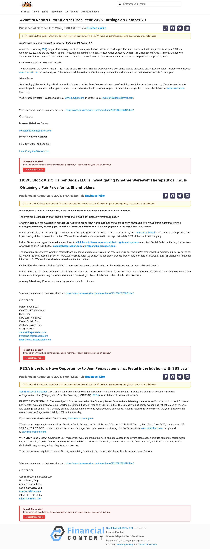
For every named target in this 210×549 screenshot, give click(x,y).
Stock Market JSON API (119, 528)
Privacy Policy (125, 544)
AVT (44, 49)
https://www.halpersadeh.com (35, 339)
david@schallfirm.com (34, 431)
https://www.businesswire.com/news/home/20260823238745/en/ (100, 463)
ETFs (45, 11)
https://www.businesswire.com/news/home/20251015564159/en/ (100, 110)
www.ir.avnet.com (28, 72)
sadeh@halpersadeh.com (32, 332)
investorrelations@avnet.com (117, 98)
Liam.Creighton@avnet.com (34, 151)
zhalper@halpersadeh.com (33, 336)
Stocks (25, 11)
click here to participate (80, 418)
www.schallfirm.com (152, 428)
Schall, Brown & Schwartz (33, 391)
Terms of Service (147, 544)
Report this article (34, 169)
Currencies (71, 11)
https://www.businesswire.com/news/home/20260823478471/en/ (100, 293)
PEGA (95, 395)
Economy (56, 11)
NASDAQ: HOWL (146, 232)
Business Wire (96, 28)
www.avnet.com (175, 88)
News (35, 11)
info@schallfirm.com (30, 498)
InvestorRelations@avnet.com (35, 130)
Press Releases (90, 11)
